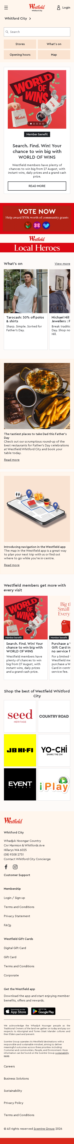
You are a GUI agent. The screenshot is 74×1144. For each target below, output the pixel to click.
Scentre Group (44, 1128)
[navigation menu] (8, 7)
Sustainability (13, 1090)
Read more (37, 186)
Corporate (11, 975)
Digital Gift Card (15, 948)
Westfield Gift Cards (18, 938)
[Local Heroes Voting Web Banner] (37, 227)
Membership (12, 888)
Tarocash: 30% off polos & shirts (25, 319)
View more (62, 263)
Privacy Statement (17, 916)
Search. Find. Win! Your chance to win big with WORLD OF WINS (24, 647)
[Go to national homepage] (13, 819)
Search (15, 31)
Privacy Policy (13, 1102)
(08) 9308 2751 (14, 854)
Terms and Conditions (19, 907)
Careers (9, 1066)
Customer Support (17, 875)
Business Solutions (16, 1078)
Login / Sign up (14, 897)
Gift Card (10, 957)
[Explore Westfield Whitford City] (37, 7)
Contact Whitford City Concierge (27, 859)
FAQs (7, 925)
